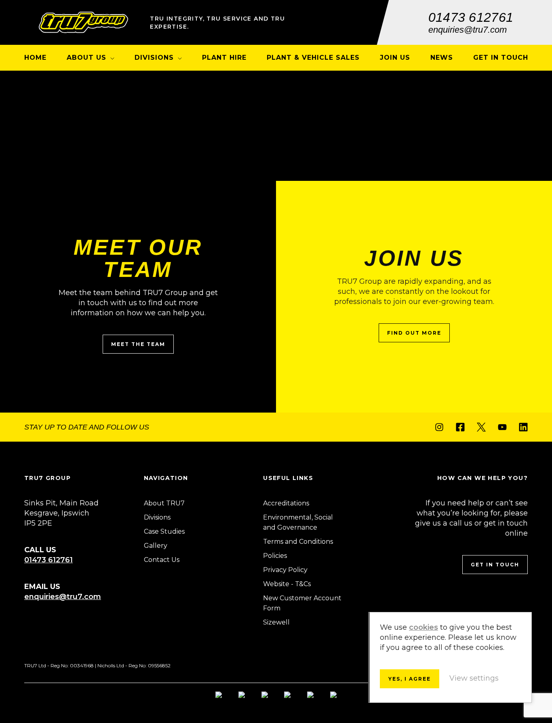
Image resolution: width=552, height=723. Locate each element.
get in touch (495, 565)
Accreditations (286, 503)
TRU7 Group (83, 22)
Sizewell (276, 622)
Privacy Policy (285, 570)
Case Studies (164, 531)
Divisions (154, 57)
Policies (275, 556)
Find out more (414, 333)
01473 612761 (471, 17)
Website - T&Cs (287, 584)
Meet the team (138, 344)
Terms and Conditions (298, 541)
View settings (474, 678)
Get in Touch (500, 57)
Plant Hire (224, 57)
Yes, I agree (409, 679)
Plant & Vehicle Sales (313, 57)
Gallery (155, 545)
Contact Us (161, 560)
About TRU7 (164, 503)
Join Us (395, 57)
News (441, 57)
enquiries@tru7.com (467, 30)
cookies (423, 627)
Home (35, 57)
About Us (86, 57)
